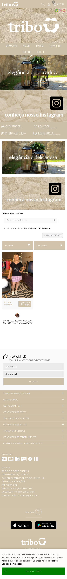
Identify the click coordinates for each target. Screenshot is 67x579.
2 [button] (33, 117)
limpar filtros (53, 235)
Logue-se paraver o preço (25, 304)
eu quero (33, 382)
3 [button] (38, 117)
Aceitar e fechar (33, 571)
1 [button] (28, 117)
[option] (33, 88)
